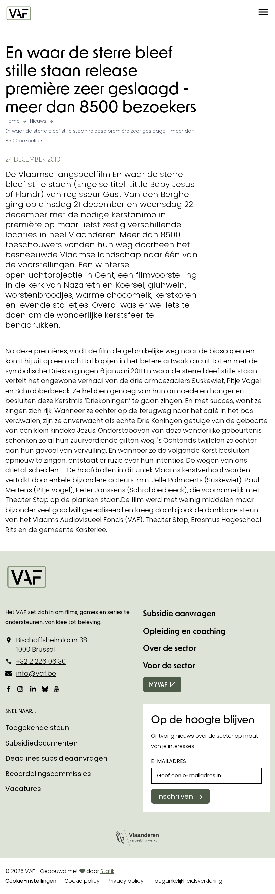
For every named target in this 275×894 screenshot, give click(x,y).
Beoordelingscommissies (48, 773)
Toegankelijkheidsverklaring (187, 881)
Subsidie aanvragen (179, 613)
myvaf (158, 684)
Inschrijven (175, 796)
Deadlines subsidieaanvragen (56, 758)
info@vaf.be (36, 673)
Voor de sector (169, 665)
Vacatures (23, 788)
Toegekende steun (37, 727)
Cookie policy (82, 881)
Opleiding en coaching (184, 631)
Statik (107, 871)
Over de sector (169, 648)
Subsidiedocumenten (41, 743)
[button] (263, 13)
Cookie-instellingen (30, 881)
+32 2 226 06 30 (41, 661)
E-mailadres (168, 761)
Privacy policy (126, 881)
